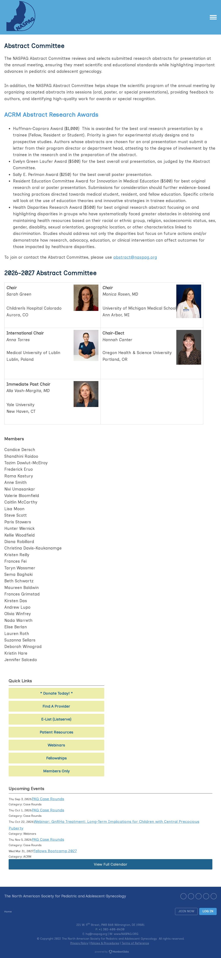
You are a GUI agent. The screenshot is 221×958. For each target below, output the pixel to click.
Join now (186, 911)
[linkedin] (206, 896)
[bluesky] (214, 896)
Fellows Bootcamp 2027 (55, 851)
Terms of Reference (135, 943)
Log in (208, 911)
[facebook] (199, 896)
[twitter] (191, 896)
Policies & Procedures (104, 943)
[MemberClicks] (21, 17)
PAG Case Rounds (48, 798)
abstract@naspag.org (135, 257)
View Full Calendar (110, 864)
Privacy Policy (79, 943)
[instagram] (183, 896)
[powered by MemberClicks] (110, 952)
